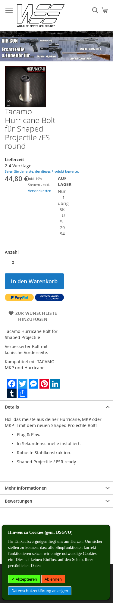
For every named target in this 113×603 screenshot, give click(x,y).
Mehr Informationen (26, 488)
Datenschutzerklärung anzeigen (39, 590)
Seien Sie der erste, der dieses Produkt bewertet (42, 171)
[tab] (56, 406)
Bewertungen (18, 501)
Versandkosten (39, 190)
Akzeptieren (26, 579)
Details (12, 407)
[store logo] (40, 15)
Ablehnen (53, 579)
